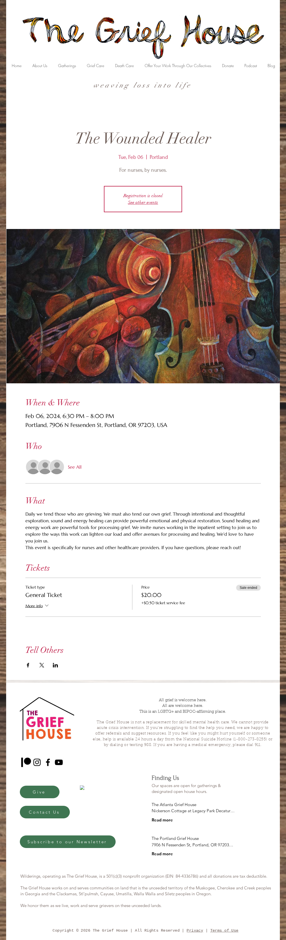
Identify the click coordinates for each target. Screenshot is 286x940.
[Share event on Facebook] (28, 665)
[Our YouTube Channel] (59, 762)
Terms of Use (224, 930)
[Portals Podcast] (26, 762)
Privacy (195, 930)
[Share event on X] (41, 665)
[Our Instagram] (37, 762)
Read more (162, 820)
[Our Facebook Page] (48, 762)
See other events (143, 202)
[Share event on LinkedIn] (55, 665)
